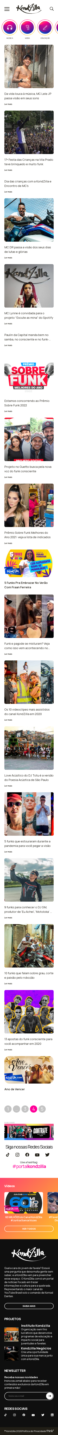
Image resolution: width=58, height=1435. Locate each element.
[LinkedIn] (52, 1415)
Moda (27, 38)
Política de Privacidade (34, 1431)
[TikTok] (8, 1155)
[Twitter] (47, 1155)
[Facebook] (27, 1155)
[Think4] (50, 1431)
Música (9, 38)
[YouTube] (37, 1155)
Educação (45, 38)
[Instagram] (17, 1155)
